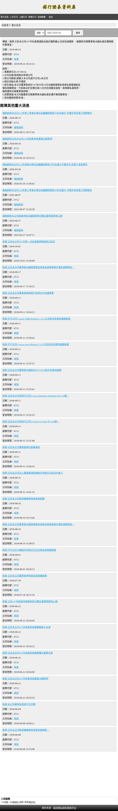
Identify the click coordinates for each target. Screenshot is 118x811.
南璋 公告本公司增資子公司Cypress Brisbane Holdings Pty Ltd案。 (35, 396)
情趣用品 (31, 802)
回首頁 (5, 25)
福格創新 (18, 127)
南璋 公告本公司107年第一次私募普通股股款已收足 (28, 241)
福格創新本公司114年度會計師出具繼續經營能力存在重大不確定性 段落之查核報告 (44, 164)
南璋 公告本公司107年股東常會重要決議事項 (25, 678)
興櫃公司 (32, 17)
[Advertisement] (59, 774)
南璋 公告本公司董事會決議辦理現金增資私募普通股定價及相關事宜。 (38, 267)
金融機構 (41, 17)
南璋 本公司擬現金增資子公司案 (18, 704)
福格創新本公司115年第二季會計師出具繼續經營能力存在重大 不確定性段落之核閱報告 (47, 113)
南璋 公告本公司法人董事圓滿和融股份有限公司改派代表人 (32, 473)
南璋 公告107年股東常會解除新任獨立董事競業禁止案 (29, 601)
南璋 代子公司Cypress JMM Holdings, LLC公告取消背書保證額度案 (36, 319)
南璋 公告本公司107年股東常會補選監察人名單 (26, 627)
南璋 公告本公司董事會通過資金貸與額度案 (24, 576)
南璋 (16, 59)
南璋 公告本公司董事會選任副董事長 (21, 447)
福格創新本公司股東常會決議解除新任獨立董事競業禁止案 (32, 216)
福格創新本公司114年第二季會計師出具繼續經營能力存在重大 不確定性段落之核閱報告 (47, 190)
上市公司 (14, 17)
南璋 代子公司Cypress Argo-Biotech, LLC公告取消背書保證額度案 (35, 344)
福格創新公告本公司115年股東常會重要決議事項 (27, 139)
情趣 (6, 802)
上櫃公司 (23, 17)
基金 (51, 17)
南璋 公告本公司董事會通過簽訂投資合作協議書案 (28, 293)
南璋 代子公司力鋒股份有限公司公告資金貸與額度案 (29, 550)
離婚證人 (16, 802)
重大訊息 (5, 17)
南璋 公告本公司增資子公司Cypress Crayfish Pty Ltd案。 (30, 421)
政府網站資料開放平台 (64, 808)
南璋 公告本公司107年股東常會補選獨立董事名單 (27, 653)
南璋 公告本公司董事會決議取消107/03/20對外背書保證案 (31, 370)
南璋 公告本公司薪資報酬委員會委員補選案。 (25, 730)
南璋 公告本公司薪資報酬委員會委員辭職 (23, 498)
